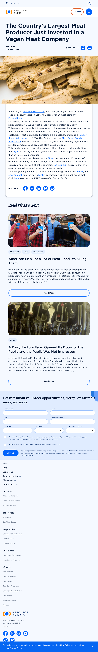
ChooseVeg (8, 480)
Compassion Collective (12, 534)
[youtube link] (25, 633)
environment (15, 175)
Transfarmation (11, 476)
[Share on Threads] (32, 188)
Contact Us (8, 472)
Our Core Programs (11, 586)
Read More (49, 293)
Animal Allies (8, 539)
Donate (77, 12)
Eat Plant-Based (9, 522)
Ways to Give (9, 529)
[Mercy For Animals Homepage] (15, 614)
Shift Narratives (9, 505)
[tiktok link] (5, 640)
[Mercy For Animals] (16, 12)
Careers (6, 605)
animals (79, 171)
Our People (7, 596)
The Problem (8, 572)
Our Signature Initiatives (13, 591)
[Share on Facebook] (83, 48)
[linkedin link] (12, 633)
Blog (5, 468)
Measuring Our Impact (12, 555)
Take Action (8, 513)
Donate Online (9, 543)
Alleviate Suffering (10, 496)
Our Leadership (9, 576)
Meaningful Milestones (12, 560)
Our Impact (8, 551)
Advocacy (7, 517)
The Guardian (60, 165)
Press (5, 463)
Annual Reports (9, 600)
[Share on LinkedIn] (89, 48)
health (41, 175)
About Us (7, 567)
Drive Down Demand (11, 501)
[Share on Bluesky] (45, 188)
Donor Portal (9, 484)
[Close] (92, 646)
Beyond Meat (15, 118)
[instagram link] (19, 633)
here (16, 178)
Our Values (7, 581)
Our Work (7, 491)
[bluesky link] (12, 640)
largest (16, 151)
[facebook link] (5, 633)
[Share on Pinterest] (52, 188)
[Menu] (89, 11)
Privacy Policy (16, 648)
